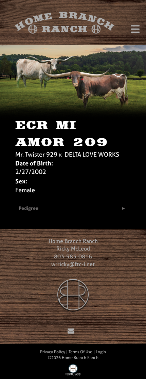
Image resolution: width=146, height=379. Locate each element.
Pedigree (28, 208)
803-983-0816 (73, 256)
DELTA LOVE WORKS (92, 154)
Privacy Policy (52, 352)
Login (101, 352)
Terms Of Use (80, 352)
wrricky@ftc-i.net (73, 264)
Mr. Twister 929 (36, 154)
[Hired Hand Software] (73, 371)
